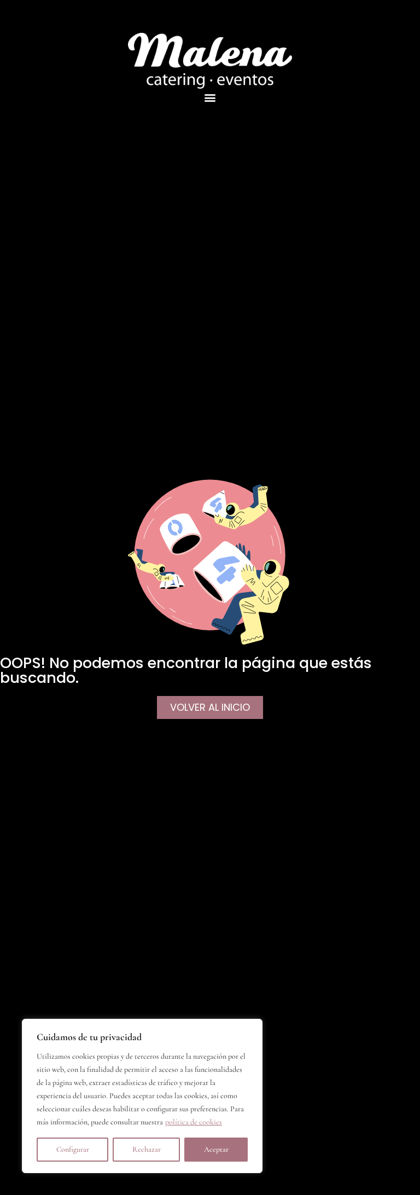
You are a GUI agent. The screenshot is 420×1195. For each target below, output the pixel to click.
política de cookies (193, 1122)
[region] (142, 1096)
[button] (210, 98)
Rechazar (146, 1149)
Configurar (72, 1149)
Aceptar (216, 1149)
